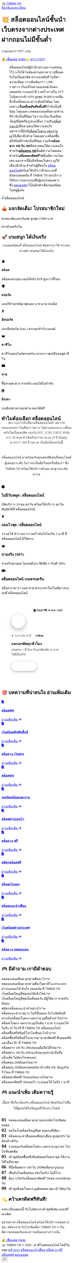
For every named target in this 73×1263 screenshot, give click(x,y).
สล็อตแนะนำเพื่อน (33, 1250)
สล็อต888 (8, 1255)
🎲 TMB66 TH (11, 3)
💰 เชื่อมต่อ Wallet (14, 59)
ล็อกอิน (6, 7)
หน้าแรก (14, 1250)
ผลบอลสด (20, 185)
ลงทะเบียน (18, 7)
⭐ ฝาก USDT (35, 59)
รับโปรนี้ (26, 666)
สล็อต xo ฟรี (54, 1250)
